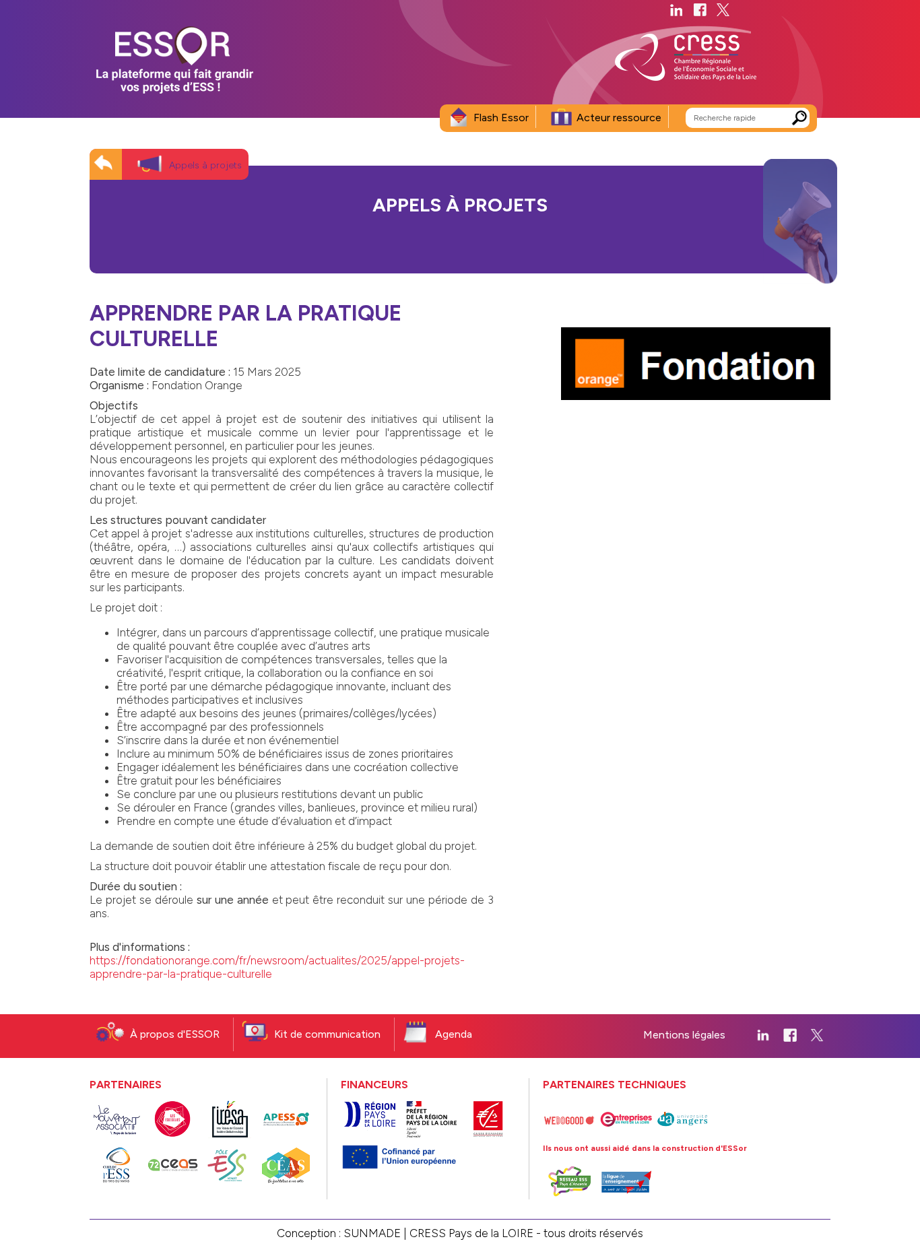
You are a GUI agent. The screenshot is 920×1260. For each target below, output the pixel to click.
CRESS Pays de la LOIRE (471, 1233)
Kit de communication (327, 1034)
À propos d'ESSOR (175, 1034)
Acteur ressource (619, 117)
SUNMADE (372, 1233)
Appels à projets (205, 165)
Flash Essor (501, 117)
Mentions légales (684, 1034)
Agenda (453, 1034)
